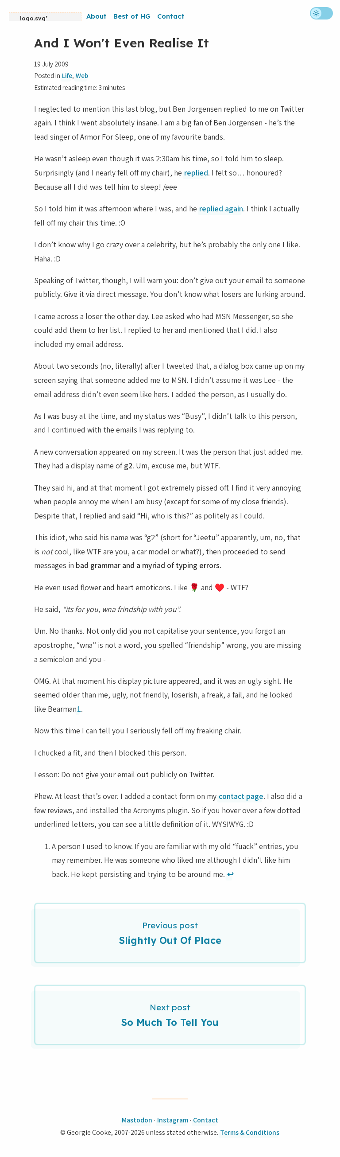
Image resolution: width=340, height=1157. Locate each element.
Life (67, 75)
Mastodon (137, 1120)
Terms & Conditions (249, 1132)
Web (82, 75)
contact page (241, 796)
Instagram (172, 1120)
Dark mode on (321, 13)
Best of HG (132, 16)
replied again (221, 208)
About (96, 16)
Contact (171, 16)
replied (196, 173)
